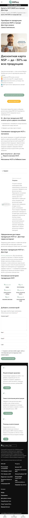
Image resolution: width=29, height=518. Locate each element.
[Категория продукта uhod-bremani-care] (20, 299)
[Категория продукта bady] (7, 286)
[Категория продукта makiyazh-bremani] (7, 298)
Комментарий (5, 316)
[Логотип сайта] (14, 2)
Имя (2, 332)
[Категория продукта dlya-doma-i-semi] (7, 292)
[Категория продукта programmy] (20, 286)
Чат (6, 439)
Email (2, 338)
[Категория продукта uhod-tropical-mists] (20, 292)
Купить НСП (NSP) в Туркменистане (16, 12)
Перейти (7, 387)
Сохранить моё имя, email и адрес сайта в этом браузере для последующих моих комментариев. (12, 353)
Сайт (2, 344)
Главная (3, 12)
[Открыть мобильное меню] (1, 2)
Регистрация (8, 413)
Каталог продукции (6, 255)
